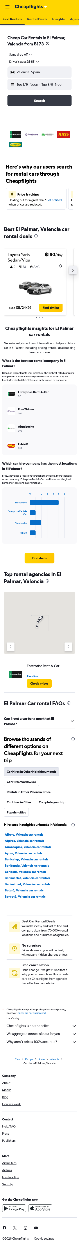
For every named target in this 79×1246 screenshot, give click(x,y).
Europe (29, 1059)
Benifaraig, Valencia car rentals (27, 865)
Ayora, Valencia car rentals (23, 853)
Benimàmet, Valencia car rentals (27, 884)
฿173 (39, 43)
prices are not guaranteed (32, 1013)
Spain (41, 1059)
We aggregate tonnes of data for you (33, 1034)
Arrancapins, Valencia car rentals (28, 847)
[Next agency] (68, 646)
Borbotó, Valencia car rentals (25, 896)
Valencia (54, 1059)
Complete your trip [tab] (52, 802)
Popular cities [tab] (16, 812)
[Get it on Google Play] (14, 1208)
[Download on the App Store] (40, 1208)
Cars (17, 1059)
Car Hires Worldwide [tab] (21, 782)
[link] (39, 558)
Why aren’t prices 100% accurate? (32, 1042)
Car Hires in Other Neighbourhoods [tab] (31, 771)
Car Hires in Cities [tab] (19, 802)
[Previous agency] (10, 646)
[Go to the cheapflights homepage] (31, 7)
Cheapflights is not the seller (28, 1026)
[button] (7, 7)
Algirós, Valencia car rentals (24, 840)
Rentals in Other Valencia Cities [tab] (28, 792)
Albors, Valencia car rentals (24, 834)
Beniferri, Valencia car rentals (25, 871)
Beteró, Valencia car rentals (24, 890)
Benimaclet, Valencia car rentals (27, 878)
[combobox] (20, 54)
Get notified (54, 200)
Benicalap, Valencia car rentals (26, 859)
